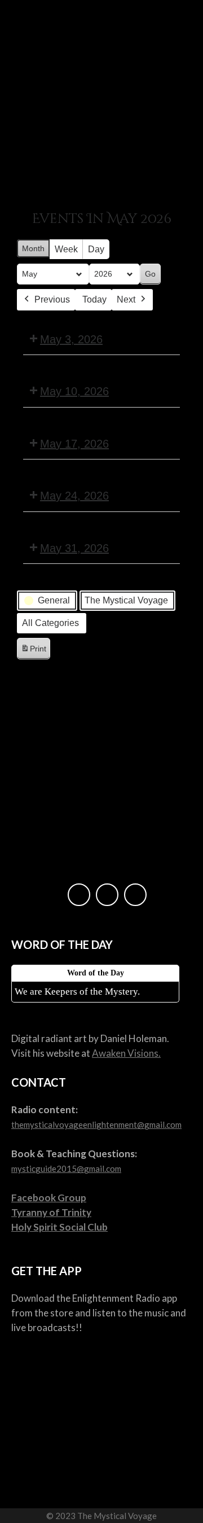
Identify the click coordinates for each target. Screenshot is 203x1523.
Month (33, 248)
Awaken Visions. (126, 1053)
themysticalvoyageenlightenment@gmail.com (96, 1124)
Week (66, 249)
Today (94, 299)
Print (33, 651)
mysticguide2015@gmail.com (66, 1168)
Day (96, 249)
